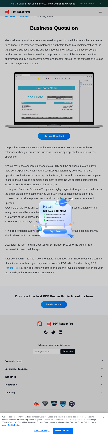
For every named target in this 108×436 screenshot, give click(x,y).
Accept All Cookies (63, 431)
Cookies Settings (42, 431)
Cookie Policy (14, 425)
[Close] (103, 417)
